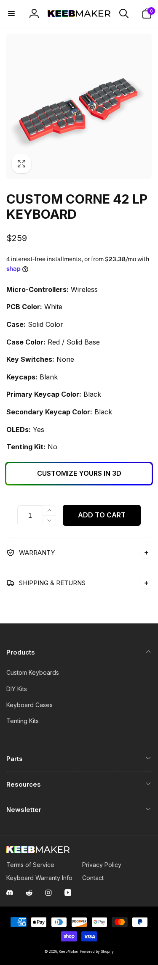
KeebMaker (69, 951)
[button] (11, 13)
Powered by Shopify (97, 951)
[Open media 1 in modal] (79, 106)
